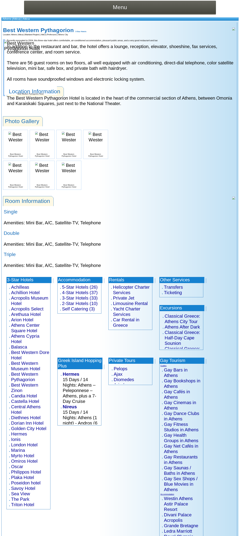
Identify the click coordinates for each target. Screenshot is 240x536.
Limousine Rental (130, 303)
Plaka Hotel (22, 477)
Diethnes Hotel (26, 417)
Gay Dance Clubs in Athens (181, 416)
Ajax (118, 374)
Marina (18, 450)
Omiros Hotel (24, 461)
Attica (26, 18)
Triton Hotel (22, 504)
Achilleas (20, 287)
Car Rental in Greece (126, 322)
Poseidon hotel (26, 482)
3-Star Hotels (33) (80, 298)
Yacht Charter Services (126, 311)
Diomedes (124, 379)
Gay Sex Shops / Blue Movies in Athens (180, 484)
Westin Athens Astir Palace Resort (178, 504)
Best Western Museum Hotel (25, 366)
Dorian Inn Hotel (27, 423)
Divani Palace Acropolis (178, 517)
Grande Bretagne (181, 525)
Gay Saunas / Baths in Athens (179, 470)
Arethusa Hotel (26, 314)
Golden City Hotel (28, 428)
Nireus (70, 406)
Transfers (173, 287)
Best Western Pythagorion (24, 376)
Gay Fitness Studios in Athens (181, 427)
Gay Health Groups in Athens (181, 438)
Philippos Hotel (26, 472)
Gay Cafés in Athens (177, 394)
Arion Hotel (22, 319)
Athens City (63, 35)
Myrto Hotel (22, 455)
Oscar (17, 466)
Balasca (19, 347)
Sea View (20, 493)
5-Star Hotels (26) (80, 287)
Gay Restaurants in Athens (181, 459)
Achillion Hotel (25, 292)
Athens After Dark (182, 327)
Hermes (19, 434)
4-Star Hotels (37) (80, 292)
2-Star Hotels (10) (80, 303)
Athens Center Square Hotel (25, 328)
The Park (20, 499)
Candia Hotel (24, 395)
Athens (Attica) (11, 18)
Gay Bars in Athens (175, 372)
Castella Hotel (25, 401)
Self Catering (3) (78, 308)
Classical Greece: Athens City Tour (182, 318)
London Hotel (24, 444)
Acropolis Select (27, 308)
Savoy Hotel (23, 488)
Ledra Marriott (178, 531)
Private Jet (123, 298)
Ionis (16, 439)
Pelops (120, 368)
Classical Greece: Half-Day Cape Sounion (182, 338)
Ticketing (173, 292)
